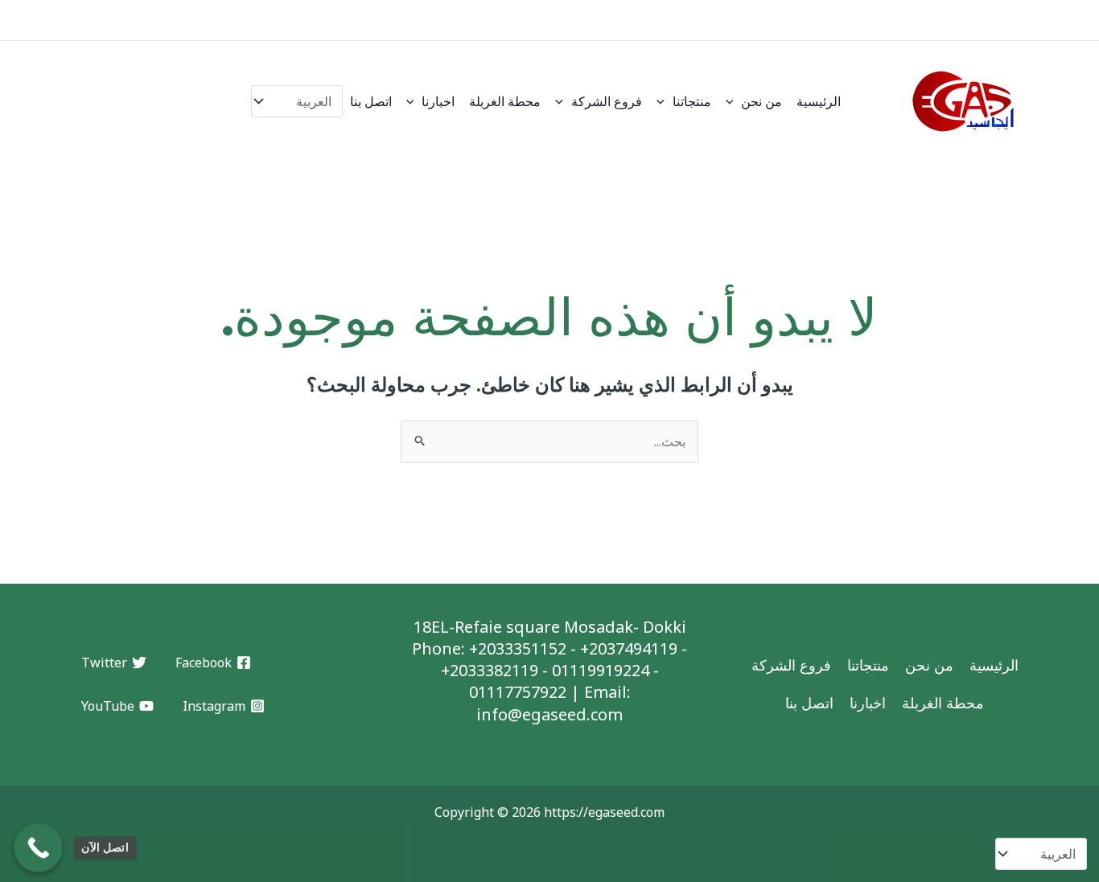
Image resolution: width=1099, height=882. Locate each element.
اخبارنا (438, 101)
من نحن (761, 101)
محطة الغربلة (505, 101)
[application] (734, 101)
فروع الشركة (606, 101)
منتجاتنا (692, 101)
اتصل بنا (371, 101)
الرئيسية (818, 101)
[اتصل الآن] (38, 847)
